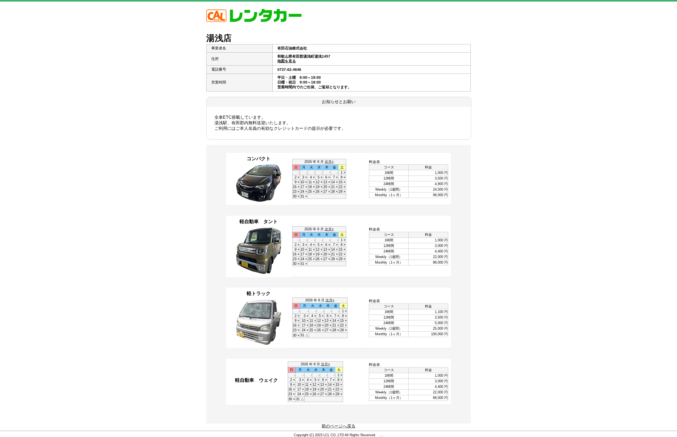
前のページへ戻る (338, 426)
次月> (329, 162)
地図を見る (286, 61)
